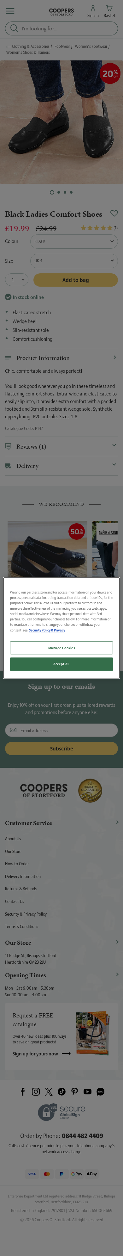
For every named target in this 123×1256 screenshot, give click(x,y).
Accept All (61, 664)
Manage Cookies (61, 647)
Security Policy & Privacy (47, 630)
